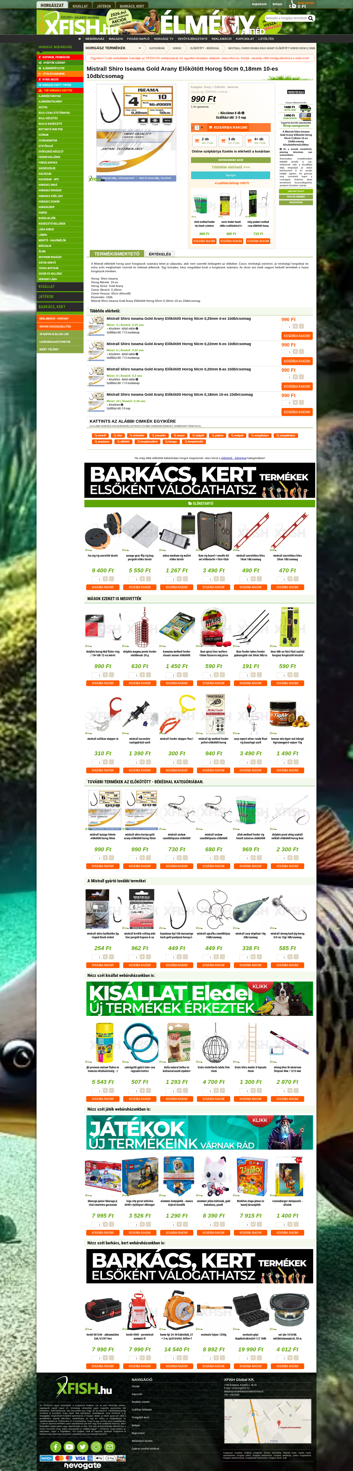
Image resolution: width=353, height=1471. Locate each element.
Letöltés (266, 38)
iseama (180, 435)
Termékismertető (117, 253)
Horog (207, 87)
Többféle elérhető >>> (231, 167)
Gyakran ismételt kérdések (145, 1448)
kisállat (80, 6)
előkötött (125, 441)
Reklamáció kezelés (142, 1440)
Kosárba (204, 241)
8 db (238, 113)
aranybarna (103, 441)
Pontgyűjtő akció (140, 1417)
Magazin (116, 38)
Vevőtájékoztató (192, 38)
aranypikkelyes (287, 435)
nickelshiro (138, 435)
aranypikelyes (261, 435)
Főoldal (136, 1386)
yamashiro (160, 435)
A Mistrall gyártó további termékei (116, 880)
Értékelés (160, 254)
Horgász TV (163, 38)
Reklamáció (222, 38)
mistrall (101, 435)
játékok (104, 6)
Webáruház (95, 38)
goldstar (218, 435)
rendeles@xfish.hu (240, 1388)
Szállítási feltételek (142, 1409)
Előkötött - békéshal (226, 87)
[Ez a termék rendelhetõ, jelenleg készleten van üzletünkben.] (122, 404)
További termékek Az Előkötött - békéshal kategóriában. (145, 781)
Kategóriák (157, 48)
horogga (172, 441)
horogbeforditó (195, 441)
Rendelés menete (141, 1401)
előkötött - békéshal (234, 458)
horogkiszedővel (149, 441)
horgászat (52, 5)
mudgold (238, 435)
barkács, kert (132, 6)
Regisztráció (138, 1433)
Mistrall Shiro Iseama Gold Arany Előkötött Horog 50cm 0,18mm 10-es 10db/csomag (285, 48)
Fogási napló (138, 38)
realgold (199, 435)
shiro (119, 435)
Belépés (136, 1425)
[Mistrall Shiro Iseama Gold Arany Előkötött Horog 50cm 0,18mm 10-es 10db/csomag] (136, 181)
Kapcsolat (245, 38)
